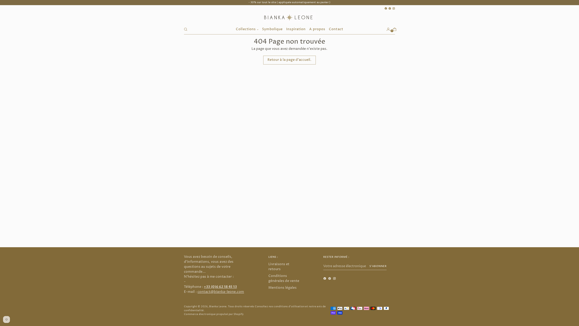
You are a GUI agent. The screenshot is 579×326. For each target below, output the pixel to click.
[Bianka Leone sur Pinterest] (389, 8)
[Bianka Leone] (289, 17)
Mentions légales (282, 288)
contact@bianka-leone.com (221, 292)
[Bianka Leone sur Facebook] (385, 8)
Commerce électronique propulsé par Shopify (214, 314)
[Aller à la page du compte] (387, 29)
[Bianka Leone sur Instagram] (393, 8)
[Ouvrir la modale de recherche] (186, 29)
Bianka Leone (217, 306)
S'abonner (378, 266)
